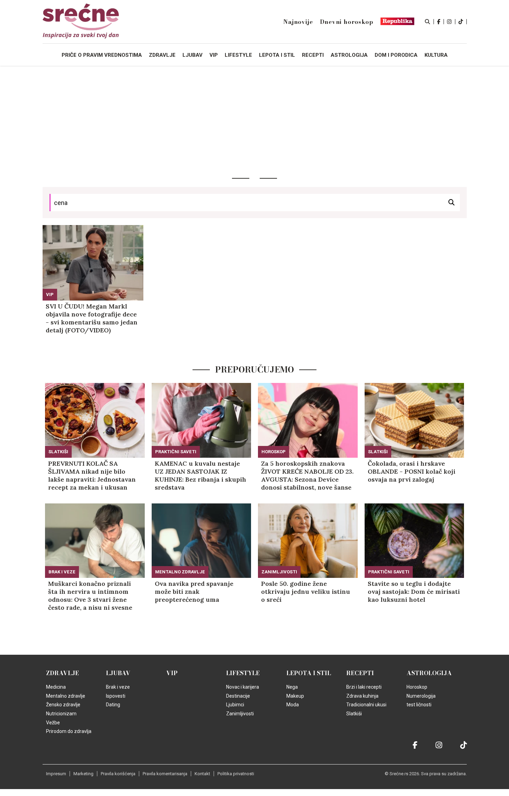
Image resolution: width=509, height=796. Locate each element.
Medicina (56, 687)
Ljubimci (235, 704)
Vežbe (53, 722)
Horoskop (273, 451)
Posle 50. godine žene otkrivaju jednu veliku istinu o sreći (305, 591)
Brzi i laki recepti (364, 687)
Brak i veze (61, 572)
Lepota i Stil (308, 673)
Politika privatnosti (235, 773)
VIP (50, 294)
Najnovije (298, 22)
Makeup (295, 696)
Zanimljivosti (279, 572)
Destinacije (238, 696)
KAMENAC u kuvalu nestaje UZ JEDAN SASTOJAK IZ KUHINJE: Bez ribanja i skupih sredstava (200, 475)
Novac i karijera (242, 687)
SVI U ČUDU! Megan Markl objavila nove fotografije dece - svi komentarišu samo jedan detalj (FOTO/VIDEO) (91, 318)
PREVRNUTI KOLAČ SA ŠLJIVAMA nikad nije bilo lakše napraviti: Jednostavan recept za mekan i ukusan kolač (92, 475)
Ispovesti (115, 696)
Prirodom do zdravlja (68, 731)
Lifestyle (243, 673)
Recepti (360, 673)
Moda (292, 704)
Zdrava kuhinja (362, 696)
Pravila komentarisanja (165, 773)
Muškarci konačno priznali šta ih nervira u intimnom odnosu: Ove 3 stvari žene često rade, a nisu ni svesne (90, 595)
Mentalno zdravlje (180, 572)
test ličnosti (419, 704)
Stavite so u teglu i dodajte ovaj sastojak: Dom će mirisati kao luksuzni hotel (414, 591)
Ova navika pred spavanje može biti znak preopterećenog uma (194, 591)
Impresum (56, 773)
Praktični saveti (175, 451)
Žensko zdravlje (63, 704)
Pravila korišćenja (118, 773)
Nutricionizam (61, 713)
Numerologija (421, 696)
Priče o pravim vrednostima (102, 55)
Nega (292, 687)
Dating (113, 704)
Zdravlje (62, 673)
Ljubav (118, 673)
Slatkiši (58, 451)
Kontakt (202, 773)
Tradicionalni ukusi (366, 704)
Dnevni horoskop (346, 22)
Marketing (83, 773)
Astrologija (429, 673)
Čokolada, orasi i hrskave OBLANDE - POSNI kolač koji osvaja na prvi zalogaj (411, 471)
